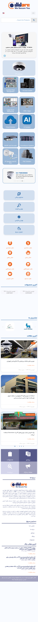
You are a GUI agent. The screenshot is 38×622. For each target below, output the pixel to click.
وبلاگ (33, 536)
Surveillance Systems (27, 146)
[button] (3, 327)
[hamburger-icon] (33, 13)
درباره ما (32, 529)
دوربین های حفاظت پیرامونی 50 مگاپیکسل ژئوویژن (20, 361)
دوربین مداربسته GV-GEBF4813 (27, 292)
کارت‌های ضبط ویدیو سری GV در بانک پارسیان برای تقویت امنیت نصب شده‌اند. (20, 558)
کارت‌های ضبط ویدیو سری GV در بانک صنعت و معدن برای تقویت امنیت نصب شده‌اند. (20, 567)
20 (15, 446)
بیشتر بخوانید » (30, 365)
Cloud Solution (10, 127)
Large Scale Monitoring (10, 110)
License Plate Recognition (10, 90)
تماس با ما (31, 526)
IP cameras (19, 74)
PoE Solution (27, 161)
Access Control (27, 91)
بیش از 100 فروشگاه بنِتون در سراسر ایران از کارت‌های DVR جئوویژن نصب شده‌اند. (20, 548)
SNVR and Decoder (10, 146)
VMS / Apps (27, 111)
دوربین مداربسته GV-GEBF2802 (8, 311)
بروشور (32, 533)
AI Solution (27, 127)
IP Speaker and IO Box (10, 162)
